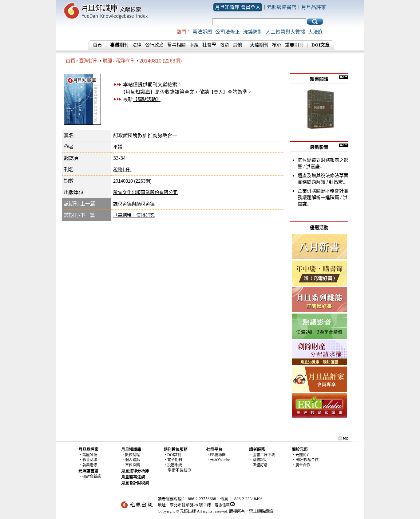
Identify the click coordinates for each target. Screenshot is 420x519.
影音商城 (89, 460)
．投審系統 (173, 465)
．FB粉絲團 (216, 455)
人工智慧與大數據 (285, 31)
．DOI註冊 (172, 455)
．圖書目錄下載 (262, 455)
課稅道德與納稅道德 (134, 203)
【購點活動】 (146, 99)
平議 (117, 146)
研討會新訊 (91, 476)
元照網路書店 (281, 7)
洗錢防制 (253, 31)
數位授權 (132, 455)
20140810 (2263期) (160, 60)
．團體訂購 (258, 465)
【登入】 (218, 92)
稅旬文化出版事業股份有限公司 (145, 192)
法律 (136, 45)
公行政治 (154, 45)
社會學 (209, 45)
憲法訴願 (202, 31)
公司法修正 (227, 31)
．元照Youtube (218, 460)
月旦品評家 (313, 7)
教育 (224, 45)
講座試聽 (89, 455)
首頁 (97, 45)
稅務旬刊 (126, 60)
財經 (194, 45)
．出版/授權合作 (305, 460)
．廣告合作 (301, 465)
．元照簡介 (301, 455)
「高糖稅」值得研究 (134, 215)
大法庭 (315, 31)
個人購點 (132, 460)
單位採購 (132, 465)
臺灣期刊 (89, 60)
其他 (237, 45)
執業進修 (89, 465)
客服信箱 (222, 505)
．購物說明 (258, 460)
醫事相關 (176, 45)
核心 (276, 45)
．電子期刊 (173, 460)
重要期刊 (294, 45)
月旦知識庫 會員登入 (237, 7)
